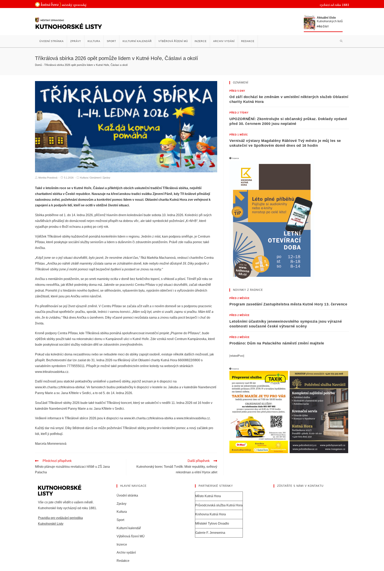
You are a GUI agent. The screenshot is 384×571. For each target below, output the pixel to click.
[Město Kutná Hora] (60, 4)
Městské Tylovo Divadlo (212, 523)
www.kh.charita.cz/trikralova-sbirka (148, 418)
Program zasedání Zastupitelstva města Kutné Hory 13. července (288, 304)
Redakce (123, 560)
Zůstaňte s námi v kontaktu (300, 485)
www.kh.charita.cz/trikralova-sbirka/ (60, 387)
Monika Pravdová (47, 177)
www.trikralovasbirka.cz (51, 371)
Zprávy (106, 177)
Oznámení (95, 177)
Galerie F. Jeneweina (210, 532)
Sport (120, 520)
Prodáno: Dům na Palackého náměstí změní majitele (276, 343)
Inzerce (122, 544)
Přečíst (323, 26)
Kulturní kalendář (129, 528)
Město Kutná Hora (208, 496)
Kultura (84, 177)
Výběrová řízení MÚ (131, 536)
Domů (38, 64)
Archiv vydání (126, 552)
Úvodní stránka (127, 495)
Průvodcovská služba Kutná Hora (219, 505)
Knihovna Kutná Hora (210, 514)
